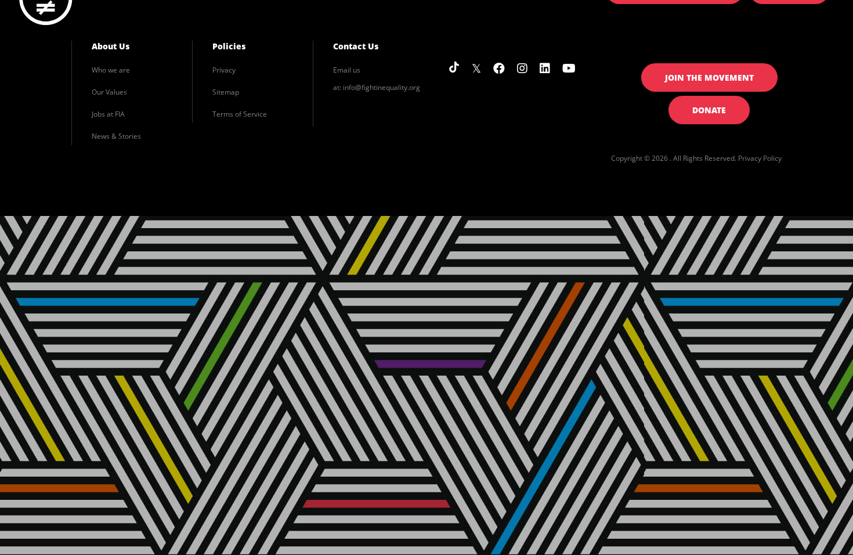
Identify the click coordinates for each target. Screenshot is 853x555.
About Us (110, 46)
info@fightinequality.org (381, 87)
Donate (709, 110)
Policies (228, 46)
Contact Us (355, 46)
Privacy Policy (760, 158)
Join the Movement (709, 77)
